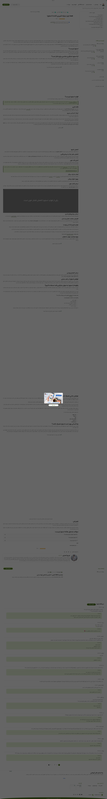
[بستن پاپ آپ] (45, 394)
